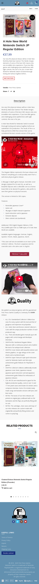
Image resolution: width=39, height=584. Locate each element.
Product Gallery (19, 254)
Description (19, 100)
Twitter (17, 521)
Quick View (36, 432)
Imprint (4, 543)
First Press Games (15, 88)
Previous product (31, 9)
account (31, 3)
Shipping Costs (6, 549)
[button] (27, 3)
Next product (36, 9)
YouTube (25, 521)
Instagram (21, 521)
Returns (4, 546)
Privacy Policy (6, 540)
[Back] (3, 9)
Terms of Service (7, 537)
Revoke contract (8, 553)
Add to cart (8, 488)
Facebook (13, 521)
